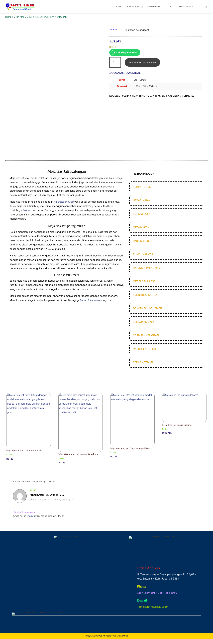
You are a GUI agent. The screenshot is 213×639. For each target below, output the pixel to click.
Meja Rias (19, 17)
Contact (169, 6)
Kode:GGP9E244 (119, 96)
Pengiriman (153, 6)
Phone (141, 586)
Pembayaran (132, 6)
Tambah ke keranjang (142, 62)
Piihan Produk (186, 6)
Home (118, 6)
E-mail (142, 600)
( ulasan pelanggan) (137, 29)
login (30, 516)
